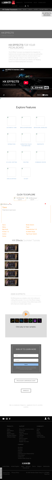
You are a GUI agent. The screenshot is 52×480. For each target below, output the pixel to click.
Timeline (20, 449)
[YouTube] (3, 418)
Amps (8, 429)
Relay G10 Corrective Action (26, 429)
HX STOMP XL (25, 9)
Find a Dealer (21, 455)
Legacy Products (23, 433)
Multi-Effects (10, 430)
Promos (39, 433)
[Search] (28, 6)
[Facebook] (9, 418)
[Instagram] (6, 418)
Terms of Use (6, 472)
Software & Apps (11, 437)
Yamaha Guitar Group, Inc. (24, 458)
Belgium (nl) (21, 6)
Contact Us (21, 456)
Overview (20, 9)
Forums (21, 437)
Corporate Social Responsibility (26, 453)
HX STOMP (31, 9)
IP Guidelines (6, 474)
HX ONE (42, 9)
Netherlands (46, 466)
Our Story (20, 447)
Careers (20, 452)
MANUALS (26, 390)
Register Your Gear (24, 441)
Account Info (22, 440)
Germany (28, 466)
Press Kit (20, 450)
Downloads (42, 2)
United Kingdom (15, 466)
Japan (22, 466)
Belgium (39, 466)
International (26, 468)
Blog (35, 2)
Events (38, 432)
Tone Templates (41, 437)
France (34, 466)
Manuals (21, 432)
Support (14, 6)
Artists (38, 429)
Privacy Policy (15, 472)
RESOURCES (47, 9)
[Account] (25, 6)
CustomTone (28, 2)
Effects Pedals (10, 433)
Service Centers (23, 438)
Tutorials (21, 435)
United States (5, 466)
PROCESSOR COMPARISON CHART (26, 380)
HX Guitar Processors (9, 9)
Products (19, 2)
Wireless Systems (11, 435)
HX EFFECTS (36, 9)
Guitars (9, 432)
